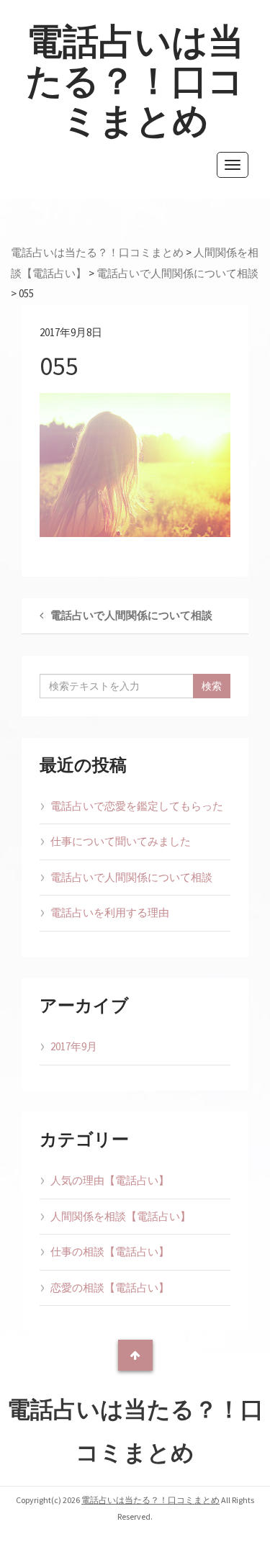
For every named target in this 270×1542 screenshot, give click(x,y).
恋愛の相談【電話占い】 (109, 1287)
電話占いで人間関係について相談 (131, 877)
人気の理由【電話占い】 (109, 1180)
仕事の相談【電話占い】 (109, 1251)
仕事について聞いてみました (120, 841)
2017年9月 (73, 1046)
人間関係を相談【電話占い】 (120, 1216)
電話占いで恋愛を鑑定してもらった (136, 806)
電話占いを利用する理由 (109, 912)
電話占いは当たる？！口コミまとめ (135, 81)
